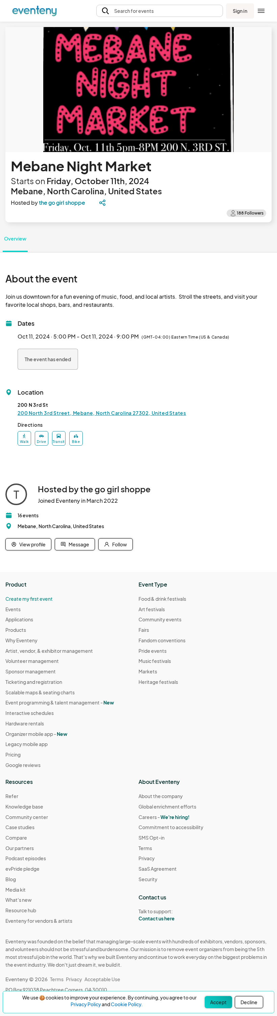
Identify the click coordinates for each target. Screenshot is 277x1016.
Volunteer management (32, 661)
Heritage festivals (158, 682)
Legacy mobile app (26, 744)
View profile (32, 544)
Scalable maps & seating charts (40, 692)
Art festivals (151, 609)
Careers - (164, 817)
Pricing (13, 754)
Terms (145, 848)
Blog (10, 879)
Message (79, 544)
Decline (249, 1002)
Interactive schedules (29, 713)
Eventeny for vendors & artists (38, 921)
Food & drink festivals (162, 599)
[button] (159, 11)
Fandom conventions (161, 640)
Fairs (143, 630)
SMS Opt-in (151, 838)
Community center (26, 817)
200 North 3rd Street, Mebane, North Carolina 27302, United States (102, 413)
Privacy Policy (86, 1004)
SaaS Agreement (157, 869)
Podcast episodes (25, 858)
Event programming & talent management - (59, 702)
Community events (159, 619)
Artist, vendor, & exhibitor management (49, 651)
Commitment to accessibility (170, 827)
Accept (218, 1002)
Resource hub (20, 910)
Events (13, 609)
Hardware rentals (24, 723)
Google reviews (23, 765)
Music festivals (154, 661)
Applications (19, 619)
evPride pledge (22, 869)
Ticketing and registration (33, 682)
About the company (160, 796)
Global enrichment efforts (167, 806)
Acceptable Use (102, 979)
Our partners (19, 848)
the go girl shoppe (62, 202)
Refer (11, 796)
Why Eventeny (21, 640)
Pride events (152, 651)
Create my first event (29, 599)
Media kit (15, 890)
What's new (18, 900)
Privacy (146, 858)
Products (15, 630)
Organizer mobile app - (36, 734)
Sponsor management (30, 671)
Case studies (19, 827)
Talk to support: (156, 914)
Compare (16, 838)
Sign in (240, 11)
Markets (147, 671)
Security (147, 879)
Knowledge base (24, 806)
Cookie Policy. (127, 1004)
